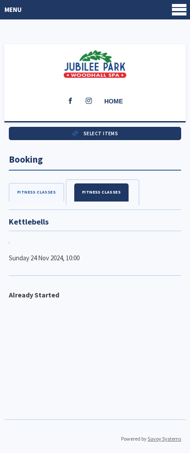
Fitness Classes (36, 192)
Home (113, 101)
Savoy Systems (164, 438)
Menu (13, 9)
